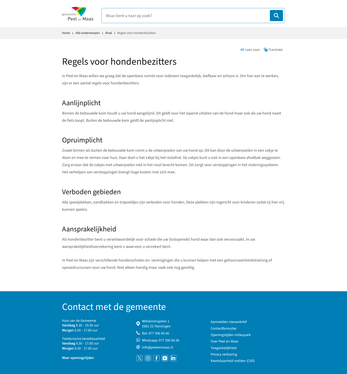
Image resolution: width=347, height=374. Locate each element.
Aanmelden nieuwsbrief (229, 321)
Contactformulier (224, 328)
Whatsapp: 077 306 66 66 (160, 340)
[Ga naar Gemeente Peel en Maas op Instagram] (148, 358)
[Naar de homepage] (77, 13)
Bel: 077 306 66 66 (155, 333)
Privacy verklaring (224, 354)
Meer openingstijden (78, 357)
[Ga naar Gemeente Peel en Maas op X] (139, 358)
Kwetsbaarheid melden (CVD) (233, 360)
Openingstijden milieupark (231, 334)
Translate (275, 49)
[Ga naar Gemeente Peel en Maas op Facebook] (156, 358)
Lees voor (252, 49)
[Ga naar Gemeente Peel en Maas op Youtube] (165, 358)
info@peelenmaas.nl (157, 347)
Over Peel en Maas (224, 341)
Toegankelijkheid (224, 347)
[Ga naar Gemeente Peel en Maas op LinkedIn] (173, 358)
